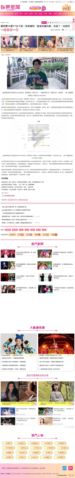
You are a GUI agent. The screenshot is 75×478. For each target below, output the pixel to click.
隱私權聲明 (15, 468)
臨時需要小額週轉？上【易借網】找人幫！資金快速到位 (63, 409)
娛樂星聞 (3, 22)
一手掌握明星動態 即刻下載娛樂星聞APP (13, 213)
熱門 (21, 13)
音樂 (55, 13)
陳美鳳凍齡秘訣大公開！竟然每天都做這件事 (14, 219)
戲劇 (40, 13)
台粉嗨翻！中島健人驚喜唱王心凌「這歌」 (50, 355)
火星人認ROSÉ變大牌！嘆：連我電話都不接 (14, 207)
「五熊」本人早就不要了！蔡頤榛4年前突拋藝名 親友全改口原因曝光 (56, 403)
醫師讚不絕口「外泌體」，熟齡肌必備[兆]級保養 (63, 419)
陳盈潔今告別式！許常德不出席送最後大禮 (51, 365)
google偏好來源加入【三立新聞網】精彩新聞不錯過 (16, 210)
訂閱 (20, 234)
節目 (69, 13)
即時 (16, 13)
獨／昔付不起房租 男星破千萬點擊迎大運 (51, 361)
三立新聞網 (23, 2)
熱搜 (26, 13)
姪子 (40, 99)
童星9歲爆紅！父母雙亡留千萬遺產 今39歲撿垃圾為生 (28, 49)
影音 (65, 13)
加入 (28, 234)
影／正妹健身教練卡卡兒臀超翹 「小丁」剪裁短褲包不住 (9, 49)
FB (45, 2)
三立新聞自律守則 (25, 468)
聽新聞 (43, 22)
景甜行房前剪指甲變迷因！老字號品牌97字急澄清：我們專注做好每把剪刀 (18, 403)
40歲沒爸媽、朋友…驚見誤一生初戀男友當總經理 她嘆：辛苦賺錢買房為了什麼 (22, 182)
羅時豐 (8, 99)
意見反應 (42, 468)
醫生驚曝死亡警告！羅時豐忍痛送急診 (18, 199)
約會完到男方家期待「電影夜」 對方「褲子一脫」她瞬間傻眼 (17, 184)
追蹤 (36, 234)
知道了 (71, 475)
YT (47, 2)
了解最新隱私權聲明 (62, 475)
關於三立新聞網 (7, 468)
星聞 (31, 13)
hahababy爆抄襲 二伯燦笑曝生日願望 (12, 355)
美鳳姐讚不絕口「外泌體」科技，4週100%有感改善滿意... (18, 216)
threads (51, 2)
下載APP (12, 234)
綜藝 (36, 13)
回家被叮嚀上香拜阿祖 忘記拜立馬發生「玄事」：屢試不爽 (17, 187)
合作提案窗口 (35, 468)
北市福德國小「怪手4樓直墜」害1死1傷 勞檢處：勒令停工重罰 (18, 189)
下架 (33, 101)
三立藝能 (31, 2)
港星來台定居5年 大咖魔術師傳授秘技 (13, 358)
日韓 (45, 13)
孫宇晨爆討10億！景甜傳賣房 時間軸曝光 (14, 361)
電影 (50, 13)
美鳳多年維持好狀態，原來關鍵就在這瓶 (26, 409)
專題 (60, 13)
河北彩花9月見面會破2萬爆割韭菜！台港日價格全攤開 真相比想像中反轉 (65, 49)
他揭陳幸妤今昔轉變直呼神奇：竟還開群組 (14, 365)
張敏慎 (13, 155)
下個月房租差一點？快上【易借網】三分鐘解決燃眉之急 (26, 419)
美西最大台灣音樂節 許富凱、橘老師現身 (14, 369)
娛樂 (7, 22)
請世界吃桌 (9, 13)
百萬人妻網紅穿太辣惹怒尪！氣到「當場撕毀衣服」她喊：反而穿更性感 (46, 49)
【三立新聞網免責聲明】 (8, 195)
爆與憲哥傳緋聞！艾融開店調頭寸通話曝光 (51, 358)
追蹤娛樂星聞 (38, 2)
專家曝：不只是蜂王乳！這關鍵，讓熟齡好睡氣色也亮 (17, 223)
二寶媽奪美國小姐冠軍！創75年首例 (50, 369)
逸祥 (9, 104)
